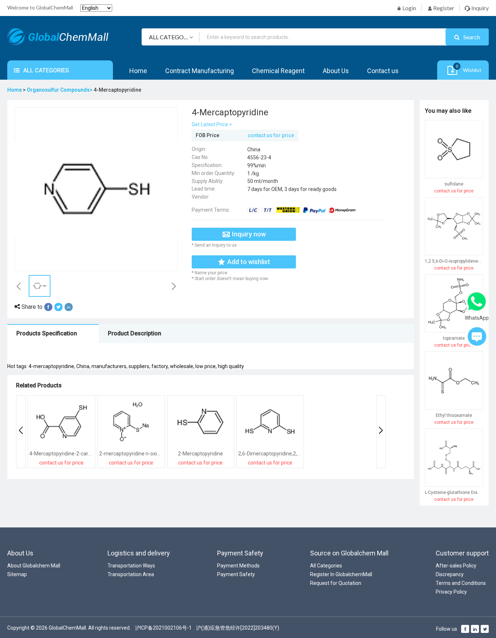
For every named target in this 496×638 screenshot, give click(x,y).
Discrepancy (450, 574)
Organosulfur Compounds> (60, 90)
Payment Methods (238, 566)
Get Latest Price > (212, 124)
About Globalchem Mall (33, 566)
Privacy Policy (451, 592)
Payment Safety (236, 574)
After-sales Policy (456, 566)
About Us (336, 71)
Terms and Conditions (461, 583)
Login (408, 7)
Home (138, 71)
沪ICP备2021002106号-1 (163, 628)
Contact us (383, 71)
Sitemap (17, 574)
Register (443, 7)
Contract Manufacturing (199, 71)
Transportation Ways (131, 566)
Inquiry (479, 7)
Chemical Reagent (278, 71)
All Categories (326, 566)
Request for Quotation (335, 583)
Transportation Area (130, 574)
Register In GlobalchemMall (341, 574)
